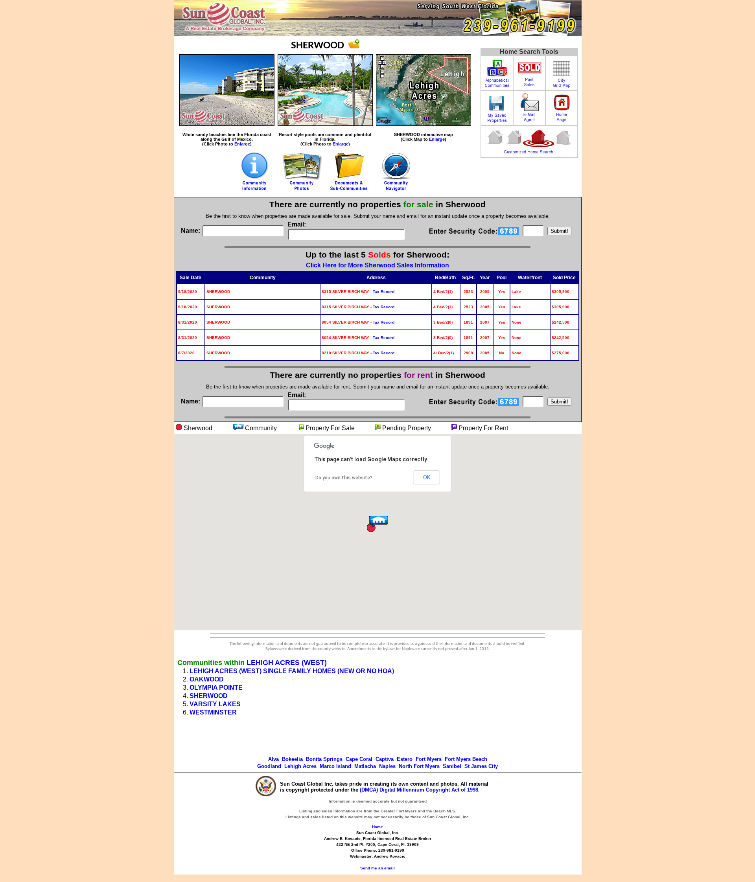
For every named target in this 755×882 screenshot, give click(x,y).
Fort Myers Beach (466, 759)
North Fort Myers (419, 766)
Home (377, 827)
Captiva (385, 759)
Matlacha (365, 766)
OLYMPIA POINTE (216, 687)
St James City (481, 766)
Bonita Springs (324, 759)
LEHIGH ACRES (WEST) (287, 663)
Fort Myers (429, 759)
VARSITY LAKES (215, 704)
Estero (404, 759)
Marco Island (335, 766)
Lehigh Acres (300, 766)
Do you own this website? (343, 478)
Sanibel (452, 766)
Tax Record (383, 291)
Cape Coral (359, 759)
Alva (273, 759)
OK (426, 477)
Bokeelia (292, 759)
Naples (387, 766)
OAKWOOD (207, 679)
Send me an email (377, 868)
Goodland (269, 766)
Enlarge (242, 144)
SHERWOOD (209, 695)
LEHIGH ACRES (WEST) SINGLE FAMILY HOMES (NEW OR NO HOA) (292, 671)
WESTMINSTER (213, 712)
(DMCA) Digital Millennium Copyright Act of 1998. (420, 790)
